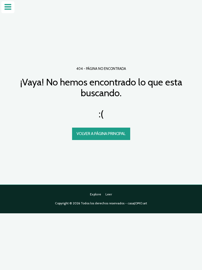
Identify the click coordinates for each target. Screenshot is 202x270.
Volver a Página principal (101, 133)
